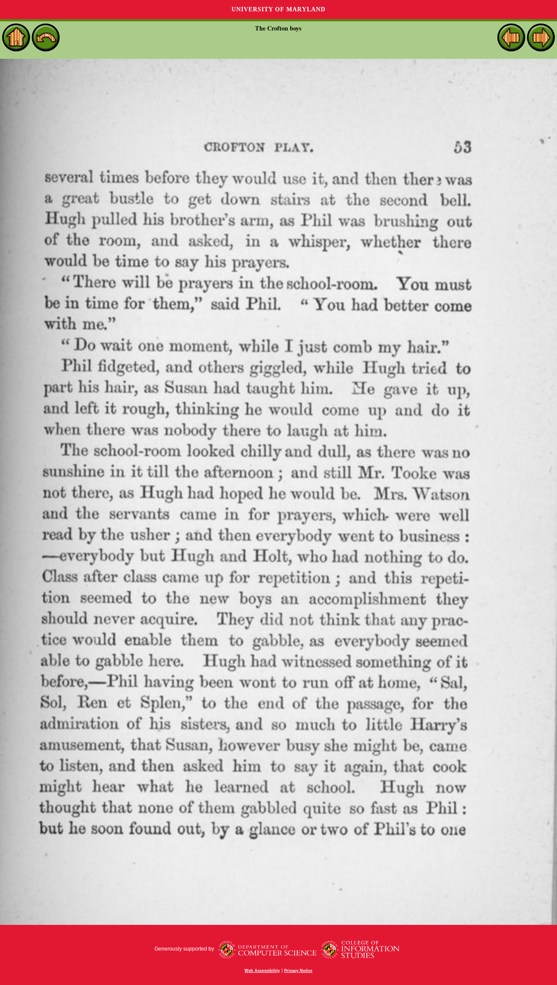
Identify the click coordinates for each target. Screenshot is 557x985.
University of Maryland (278, 9)
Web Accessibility (262, 970)
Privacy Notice (298, 970)
